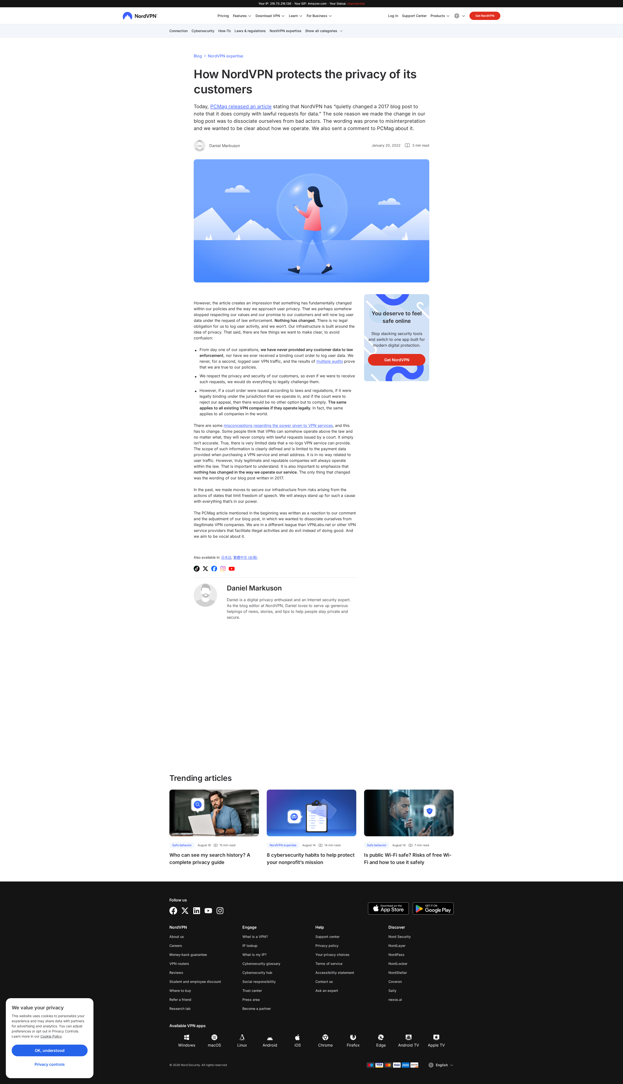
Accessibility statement (334, 972)
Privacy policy (342, 945)
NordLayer (412, 945)
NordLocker (413, 963)
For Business (317, 15)
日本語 (226, 557)
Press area (251, 999)
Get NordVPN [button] (485, 16)
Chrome (325, 1045)
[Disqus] (275, 696)
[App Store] (388, 908)
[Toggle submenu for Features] (250, 16)
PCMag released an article (241, 106)
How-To (224, 31)
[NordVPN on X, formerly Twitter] (205, 569)
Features (240, 16)
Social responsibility (259, 981)
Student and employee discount (195, 981)
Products (438, 16)
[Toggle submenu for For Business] (330, 16)
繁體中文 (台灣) (245, 557)
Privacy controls (50, 1064)
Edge (381, 1045)
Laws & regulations (250, 31)
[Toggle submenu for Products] (448, 16)
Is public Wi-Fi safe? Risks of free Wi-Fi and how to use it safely (407, 858)
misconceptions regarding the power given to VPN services (278, 425)
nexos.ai (410, 999)
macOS (214, 1045)
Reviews (176, 972)
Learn (293, 16)
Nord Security (414, 936)
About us (176, 936)
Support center (327, 936)
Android (270, 1045)
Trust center (252, 990)
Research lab (180, 1008)
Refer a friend (180, 999)
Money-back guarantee (188, 954)
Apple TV (436, 1045)
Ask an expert (326, 990)
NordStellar (413, 972)
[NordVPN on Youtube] (232, 569)
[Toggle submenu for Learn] (301, 16)
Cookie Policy (51, 1036)
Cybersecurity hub (257, 972)
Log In (393, 15)
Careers (191, 945)
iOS (297, 1045)
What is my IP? (254, 954)
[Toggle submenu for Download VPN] (283, 16)
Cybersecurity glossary (261, 963)
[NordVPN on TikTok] (197, 569)
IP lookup (249, 945)
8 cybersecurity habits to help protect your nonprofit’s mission (311, 858)
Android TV (408, 1045)
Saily (407, 990)
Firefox (353, 1045)
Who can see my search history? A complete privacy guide (209, 858)
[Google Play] (433, 908)
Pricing (223, 16)
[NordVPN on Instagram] (223, 569)
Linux (242, 1045)
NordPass (411, 954)
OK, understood (49, 1050)
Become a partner (256, 1008)
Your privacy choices (332, 954)
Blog (198, 55)
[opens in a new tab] (173, 911)
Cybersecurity (203, 31)
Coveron (410, 981)
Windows (186, 1045)
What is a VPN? (255, 936)
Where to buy (180, 990)
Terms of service (344, 963)
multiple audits (329, 361)
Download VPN (268, 16)
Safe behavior (182, 845)
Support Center (414, 15)
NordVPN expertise (285, 31)
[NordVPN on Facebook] (214, 569)
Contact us (324, 981)
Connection (178, 31)
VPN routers (179, 963)
